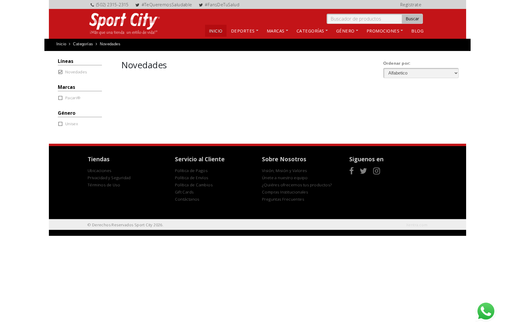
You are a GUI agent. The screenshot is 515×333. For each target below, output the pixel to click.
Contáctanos (187, 199)
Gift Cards (184, 192)
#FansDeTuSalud (222, 4)
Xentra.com (416, 224)
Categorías (310, 31)
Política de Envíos (191, 177)
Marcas (276, 31)
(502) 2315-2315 (112, 4)
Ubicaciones (99, 170)
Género (345, 31)
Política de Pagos (191, 170)
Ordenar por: (397, 63)
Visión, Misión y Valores (284, 170)
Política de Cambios (194, 185)
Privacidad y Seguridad (109, 177)
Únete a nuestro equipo (285, 177)
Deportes (243, 31)
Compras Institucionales (285, 192)
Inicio (216, 31)
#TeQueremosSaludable (167, 4)
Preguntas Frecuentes (283, 199)
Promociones (383, 31)
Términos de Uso (104, 185)
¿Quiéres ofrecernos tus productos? (297, 185)
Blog (417, 31)
